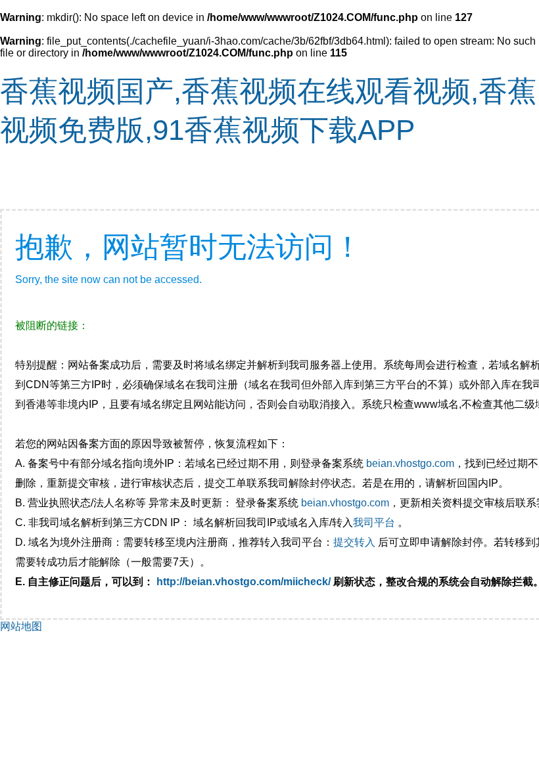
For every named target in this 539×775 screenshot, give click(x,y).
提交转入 (354, 542)
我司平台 (375, 522)
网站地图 (21, 626)
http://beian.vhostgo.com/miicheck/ (243, 581)
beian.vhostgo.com (410, 463)
